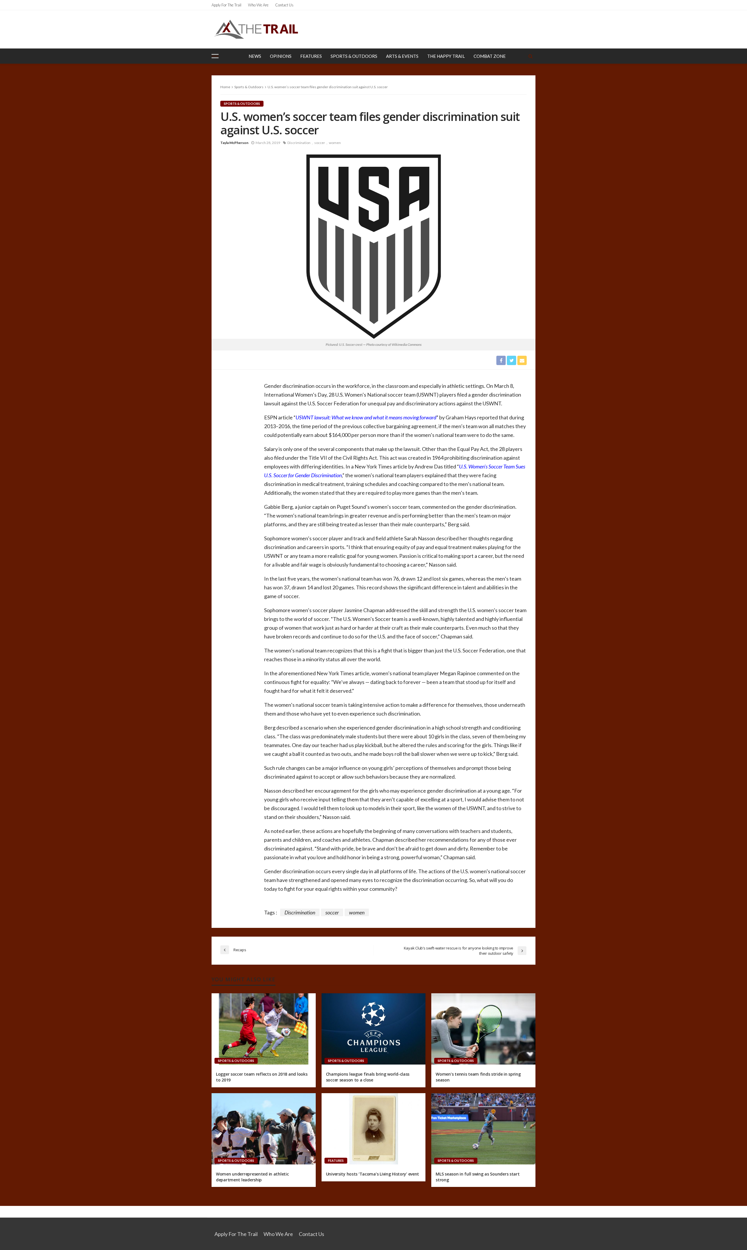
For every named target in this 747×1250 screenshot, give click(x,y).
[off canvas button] (215, 56)
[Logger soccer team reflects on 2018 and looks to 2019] (264, 1029)
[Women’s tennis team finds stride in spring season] (483, 1029)
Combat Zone (490, 56)
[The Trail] (256, 29)
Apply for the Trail (226, 5)
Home (225, 87)
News (255, 56)
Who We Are (258, 5)
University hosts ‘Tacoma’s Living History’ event (372, 1174)
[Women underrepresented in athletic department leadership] (264, 1128)
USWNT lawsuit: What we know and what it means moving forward (366, 417)
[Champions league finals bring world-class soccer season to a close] (374, 1029)
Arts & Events (402, 56)
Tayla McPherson (234, 142)
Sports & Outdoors (354, 56)
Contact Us (284, 5)
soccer (319, 142)
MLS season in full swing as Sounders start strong (477, 1177)
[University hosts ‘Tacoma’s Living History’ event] (374, 1128)
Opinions (281, 56)
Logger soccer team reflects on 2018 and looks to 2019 (261, 1077)
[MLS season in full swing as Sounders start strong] (483, 1128)
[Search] (530, 56)
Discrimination (298, 142)
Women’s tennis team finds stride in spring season (478, 1077)
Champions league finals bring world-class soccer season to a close (368, 1077)
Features (311, 56)
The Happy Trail (446, 56)
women (335, 142)
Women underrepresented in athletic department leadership (252, 1177)
